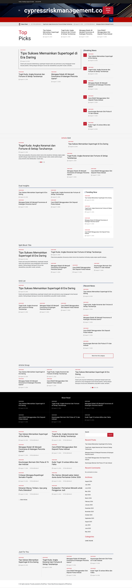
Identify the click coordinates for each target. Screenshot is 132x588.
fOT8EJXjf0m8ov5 (79, 24)
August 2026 (88, 481)
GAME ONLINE (21, 71)
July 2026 (87, 484)
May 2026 (88, 491)
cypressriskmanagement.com (66, 10)
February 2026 (89, 501)
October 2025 (88, 515)
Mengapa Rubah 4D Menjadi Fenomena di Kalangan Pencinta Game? (102, 24)
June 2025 (88, 528)
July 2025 (87, 525)
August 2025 (88, 521)
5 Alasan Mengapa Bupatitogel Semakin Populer (31, 476)
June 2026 (88, 488)
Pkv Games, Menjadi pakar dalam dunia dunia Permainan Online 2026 (66, 476)
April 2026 (88, 495)
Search (87, 432)
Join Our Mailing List (108, 10)
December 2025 (89, 508)
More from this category (98, 355)
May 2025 (88, 531)
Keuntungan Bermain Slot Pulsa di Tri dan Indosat (103, 266)
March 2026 (88, 498)
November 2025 (89, 511)
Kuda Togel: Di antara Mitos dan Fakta (98, 417)
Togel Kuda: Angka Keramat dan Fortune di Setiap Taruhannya (47, 24)
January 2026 (89, 505)
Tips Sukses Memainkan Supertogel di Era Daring (51, 32)
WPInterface (68, 584)
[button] (112, 33)
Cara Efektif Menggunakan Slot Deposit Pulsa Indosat (104, 32)
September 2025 (89, 518)
